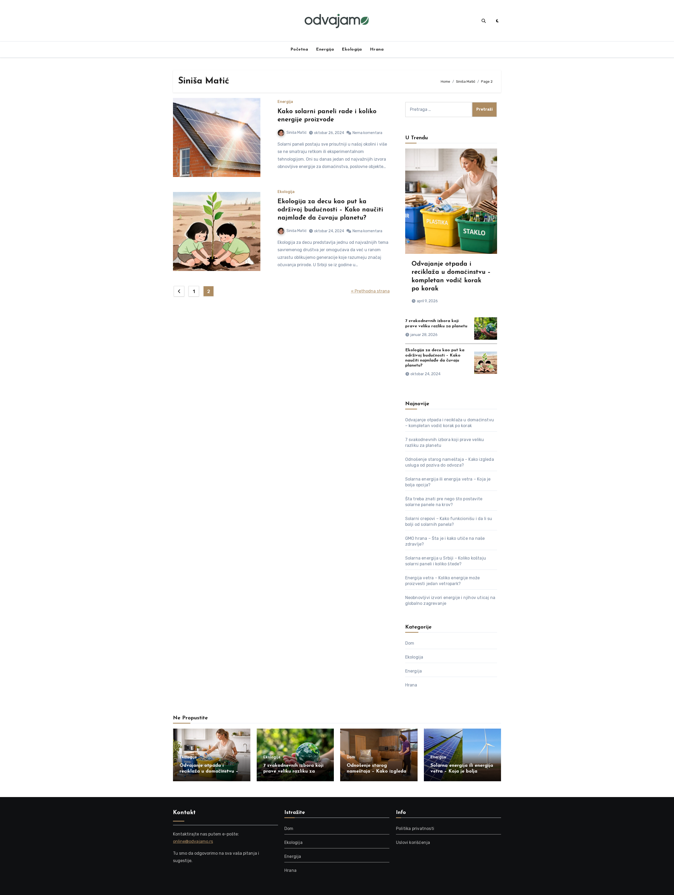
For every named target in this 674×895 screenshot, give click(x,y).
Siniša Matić (296, 132)
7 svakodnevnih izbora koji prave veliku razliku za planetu (293, 771)
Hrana (377, 49)
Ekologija (352, 49)
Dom (409, 643)
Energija (325, 49)
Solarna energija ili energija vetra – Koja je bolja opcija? (461, 771)
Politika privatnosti (415, 828)
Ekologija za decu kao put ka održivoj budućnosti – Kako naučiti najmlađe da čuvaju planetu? (330, 210)
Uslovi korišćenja (413, 842)
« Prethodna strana (370, 291)
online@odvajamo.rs (193, 841)
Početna (299, 49)
